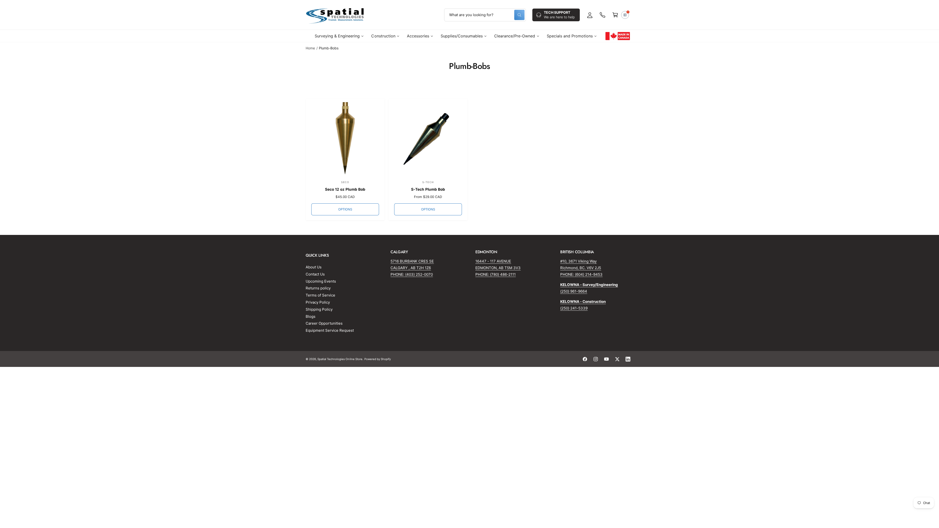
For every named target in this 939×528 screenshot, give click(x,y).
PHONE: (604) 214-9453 (581, 274)
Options (345, 209)
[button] (615, 15)
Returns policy (318, 288)
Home (310, 48)
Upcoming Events (321, 281)
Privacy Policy (318, 302)
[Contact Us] (602, 15)
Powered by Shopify (377, 359)
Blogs (310, 316)
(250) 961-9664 (573, 291)
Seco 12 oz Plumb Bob (345, 189)
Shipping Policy (319, 309)
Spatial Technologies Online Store (339, 359)
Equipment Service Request (330, 330)
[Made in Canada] (617, 36)
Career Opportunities (324, 323)
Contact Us (315, 274)
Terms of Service (320, 295)
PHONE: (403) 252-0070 (412, 274)
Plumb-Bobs (328, 48)
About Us (314, 267)
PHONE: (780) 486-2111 (495, 274)
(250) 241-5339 (574, 308)
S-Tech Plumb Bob (428, 189)
